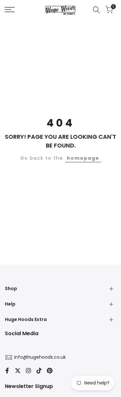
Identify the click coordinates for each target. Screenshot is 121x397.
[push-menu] (10, 9)
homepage (83, 158)
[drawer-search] (96, 10)
